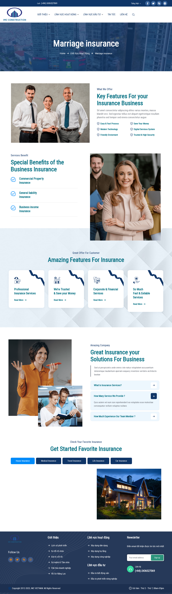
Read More (18, 300)
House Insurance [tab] (23, 461)
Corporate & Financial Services (105, 291)
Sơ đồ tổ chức (57, 551)
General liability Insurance (28, 195)
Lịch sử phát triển (59, 545)
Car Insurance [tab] (121, 461)
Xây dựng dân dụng (99, 545)
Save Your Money (141, 123)
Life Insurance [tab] (98, 461)
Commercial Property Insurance (31, 180)
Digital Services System (144, 129)
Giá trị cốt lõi (57, 556)
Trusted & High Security (144, 134)
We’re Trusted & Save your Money (65, 291)
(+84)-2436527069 (47, 3)
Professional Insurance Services (25, 291)
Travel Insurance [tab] (74, 461)
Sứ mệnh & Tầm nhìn (60, 562)
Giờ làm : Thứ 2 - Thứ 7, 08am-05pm (148, 588)
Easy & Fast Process (109, 123)
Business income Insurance (29, 209)
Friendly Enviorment (109, 134)
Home (62, 53)
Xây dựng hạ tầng (98, 551)
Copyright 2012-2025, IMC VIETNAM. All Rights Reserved (36, 588)
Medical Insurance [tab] (48, 461)
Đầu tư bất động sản (100, 573)
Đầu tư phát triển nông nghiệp (104, 578)
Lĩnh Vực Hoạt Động (80, 53)
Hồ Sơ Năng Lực (58, 573)
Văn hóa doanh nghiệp (61, 568)
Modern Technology (109, 129)
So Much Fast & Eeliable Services (141, 293)
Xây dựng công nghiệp (100, 556)
